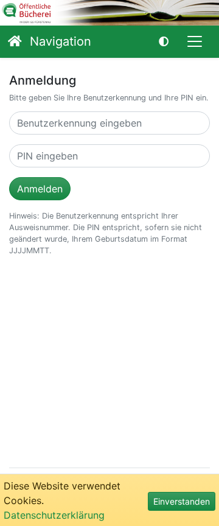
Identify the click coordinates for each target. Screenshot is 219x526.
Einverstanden (181, 501)
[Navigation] (194, 41)
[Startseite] (15, 41)
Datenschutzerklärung (54, 515)
